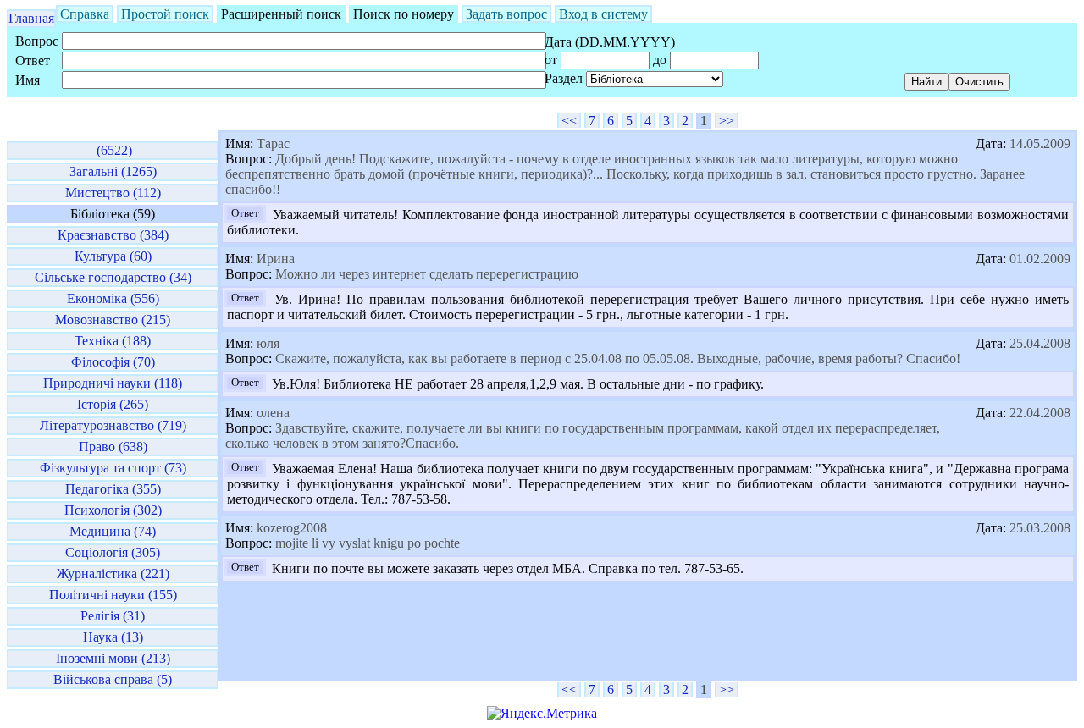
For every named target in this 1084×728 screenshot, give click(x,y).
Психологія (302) (113, 510)
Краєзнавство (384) (113, 235)
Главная (31, 18)
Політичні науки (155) (113, 594)
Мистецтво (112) (113, 192)
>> (726, 120)
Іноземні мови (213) (113, 658)
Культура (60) (113, 256)
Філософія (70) (113, 362)
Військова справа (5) (112, 679)
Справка (84, 14)
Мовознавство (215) (112, 319)
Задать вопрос (506, 14)
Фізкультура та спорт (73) (113, 468)
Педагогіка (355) (113, 489)
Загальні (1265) (113, 171)
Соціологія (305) (112, 552)
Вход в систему (603, 14)
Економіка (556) (113, 298)
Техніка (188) (113, 341)
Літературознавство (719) (113, 425)
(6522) (112, 150)
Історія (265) (112, 404)
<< (569, 120)
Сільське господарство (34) (113, 277)
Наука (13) (113, 637)
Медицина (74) (112, 531)
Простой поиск (165, 14)
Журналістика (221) (113, 573)
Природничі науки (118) (112, 383)
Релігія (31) (112, 616)
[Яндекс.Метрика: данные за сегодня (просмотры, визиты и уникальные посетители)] (542, 713)
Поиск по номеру (403, 14)
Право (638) (113, 446)
